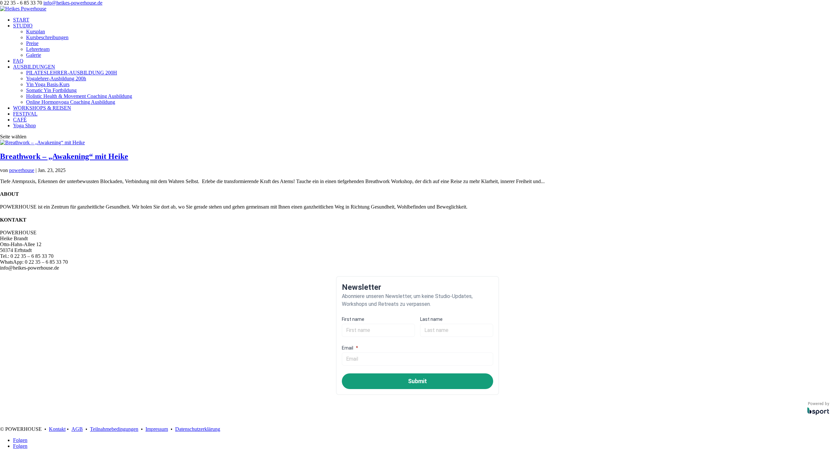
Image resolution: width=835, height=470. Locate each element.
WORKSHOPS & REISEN (42, 108)
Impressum (156, 429)
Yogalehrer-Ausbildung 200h (56, 78)
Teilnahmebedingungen (114, 429)
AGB (77, 429)
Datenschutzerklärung (197, 429)
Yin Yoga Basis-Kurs (47, 84)
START (21, 20)
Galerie (33, 55)
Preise (32, 43)
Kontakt (57, 429)
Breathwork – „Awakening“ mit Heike (64, 156)
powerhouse (21, 170)
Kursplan (35, 31)
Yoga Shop (24, 125)
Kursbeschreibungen (47, 37)
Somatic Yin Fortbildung (51, 90)
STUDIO (23, 25)
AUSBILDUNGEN (34, 67)
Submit (417, 381)
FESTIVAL (25, 114)
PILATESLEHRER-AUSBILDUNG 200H (71, 72)
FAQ (18, 61)
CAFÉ (20, 119)
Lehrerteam (38, 49)
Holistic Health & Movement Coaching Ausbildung (79, 96)
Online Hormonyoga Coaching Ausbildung (70, 102)
